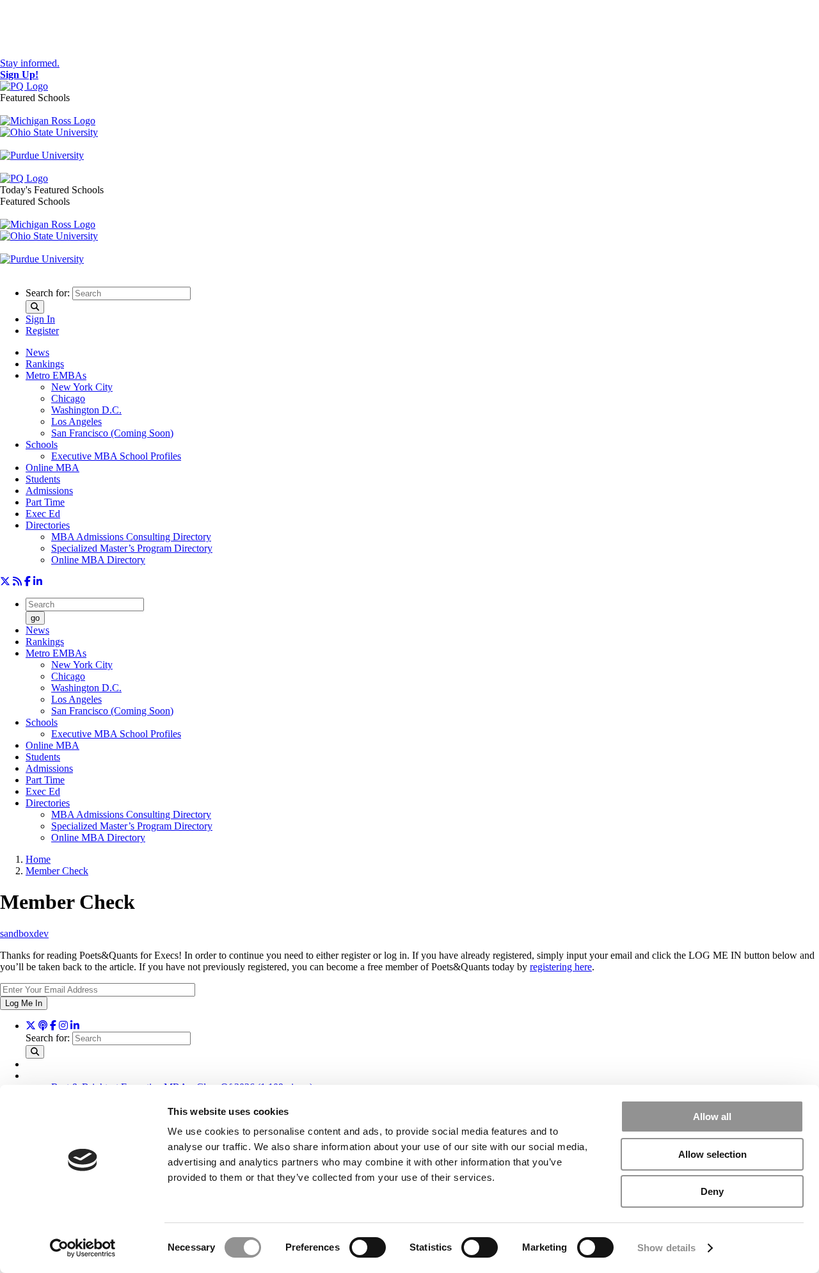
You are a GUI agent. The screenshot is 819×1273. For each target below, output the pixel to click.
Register (42, 330)
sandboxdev (24, 933)
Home (38, 859)
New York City (82, 386)
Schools (42, 444)
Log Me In (23, 1003)
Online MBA (52, 467)
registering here (561, 966)
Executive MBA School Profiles (116, 456)
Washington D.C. (86, 409)
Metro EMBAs (56, 375)
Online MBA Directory (98, 559)
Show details (666, 1247)
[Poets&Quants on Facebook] (63, 1025)
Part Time (45, 502)
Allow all (712, 1116)
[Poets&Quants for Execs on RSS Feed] (17, 581)
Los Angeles (76, 421)
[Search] (35, 307)
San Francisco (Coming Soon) (112, 433)
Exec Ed (43, 513)
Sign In (40, 319)
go (35, 618)
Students (43, 479)
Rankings (45, 363)
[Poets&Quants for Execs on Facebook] (27, 581)
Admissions (49, 490)
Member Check (57, 870)
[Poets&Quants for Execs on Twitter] (5, 581)
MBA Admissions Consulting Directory (131, 536)
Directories (48, 525)
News (37, 352)
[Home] (24, 86)
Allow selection (712, 1154)
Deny (712, 1191)
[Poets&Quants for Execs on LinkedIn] (37, 581)
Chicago (68, 398)
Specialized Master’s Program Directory (131, 548)
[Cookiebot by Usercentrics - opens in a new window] (83, 1248)
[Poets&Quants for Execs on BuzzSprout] (42, 1025)
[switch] (367, 1247)
